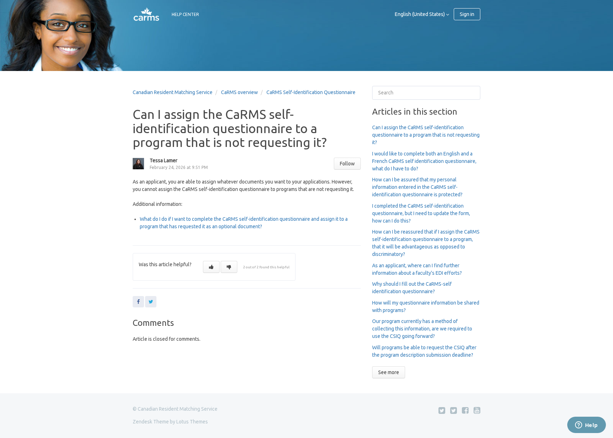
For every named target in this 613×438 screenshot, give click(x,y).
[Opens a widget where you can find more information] (586, 425)
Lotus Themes (192, 422)
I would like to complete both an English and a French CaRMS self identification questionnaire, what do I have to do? (424, 161)
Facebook (138, 301)
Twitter (150, 301)
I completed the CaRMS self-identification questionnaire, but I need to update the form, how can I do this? (421, 213)
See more (388, 372)
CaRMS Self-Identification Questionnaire (310, 92)
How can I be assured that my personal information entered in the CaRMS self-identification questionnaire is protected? (417, 187)
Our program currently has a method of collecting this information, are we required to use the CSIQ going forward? (422, 328)
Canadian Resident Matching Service (172, 92)
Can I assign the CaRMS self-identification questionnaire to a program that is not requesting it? (426, 135)
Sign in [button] (467, 14)
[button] (211, 267)
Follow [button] (347, 163)
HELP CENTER (185, 14)
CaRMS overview (239, 92)
